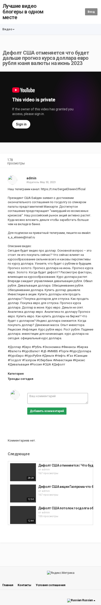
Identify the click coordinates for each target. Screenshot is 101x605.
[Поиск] (80, 12)
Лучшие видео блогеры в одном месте (23, 11)
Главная (7, 585)
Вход (91, 11)
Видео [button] (7, 29)
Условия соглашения (50, 585)
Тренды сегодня (20, 379)
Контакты (24, 585)
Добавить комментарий (47, 411)
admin (31, 178)
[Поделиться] (81, 160)
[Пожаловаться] (93, 160)
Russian (87, 600)
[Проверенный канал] (38, 178)
